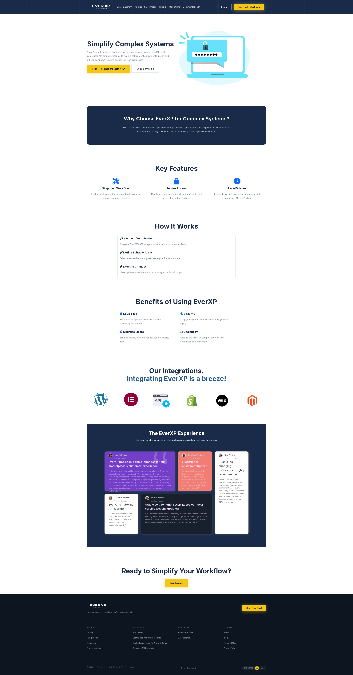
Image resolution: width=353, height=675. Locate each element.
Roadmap (91, 643)
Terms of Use (230, 643)
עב (262, 668)
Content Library (124, 7)
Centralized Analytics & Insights (147, 638)
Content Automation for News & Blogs (150, 643)
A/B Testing (138, 632)
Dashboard (191, 668)
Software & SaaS (185, 632)
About (226, 632)
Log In (224, 7)
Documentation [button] (145, 68)
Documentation (190, 7)
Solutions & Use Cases (145, 7)
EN (257, 668)
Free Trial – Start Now (249, 7)
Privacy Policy (230, 648)
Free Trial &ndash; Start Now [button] (108, 68)
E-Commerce (184, 638)
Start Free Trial (254, 608)
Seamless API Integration (144, 648)
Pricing (162, 7)
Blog (226, 638)
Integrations (174, 7)
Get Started (176, 583)
